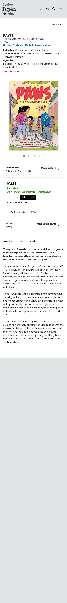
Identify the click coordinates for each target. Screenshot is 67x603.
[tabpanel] (33, 299)
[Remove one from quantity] (9, 197)
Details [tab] (32, 241)
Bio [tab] (22, 241)
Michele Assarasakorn (38, 45)
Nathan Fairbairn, (14, 45)
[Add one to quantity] (17, 197)
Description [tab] (9, 241)
